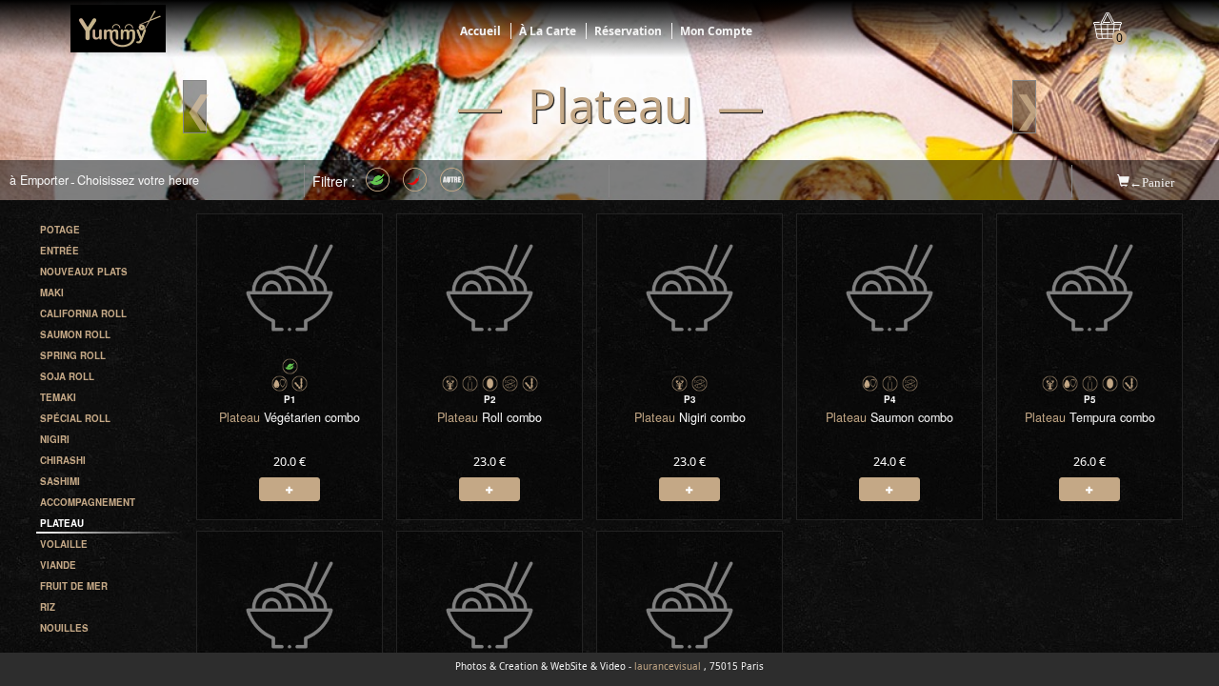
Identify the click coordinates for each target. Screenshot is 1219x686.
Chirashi (63, 460)
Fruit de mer (74, 586)
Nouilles (64, 628)
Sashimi (60, 481)
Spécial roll (75, 418)
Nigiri (55, 439)
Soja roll (67, 376)
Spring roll (73, 355)
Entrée (59, 250)
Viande (58, 565)
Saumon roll (75, 334)
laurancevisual (667, 666)
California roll (83, 313)
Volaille (64, 544)
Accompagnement (87, 502)
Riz (47, 607)
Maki (52, 292)
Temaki (58, 397)
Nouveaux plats (84, 271)
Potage (60, 229)
